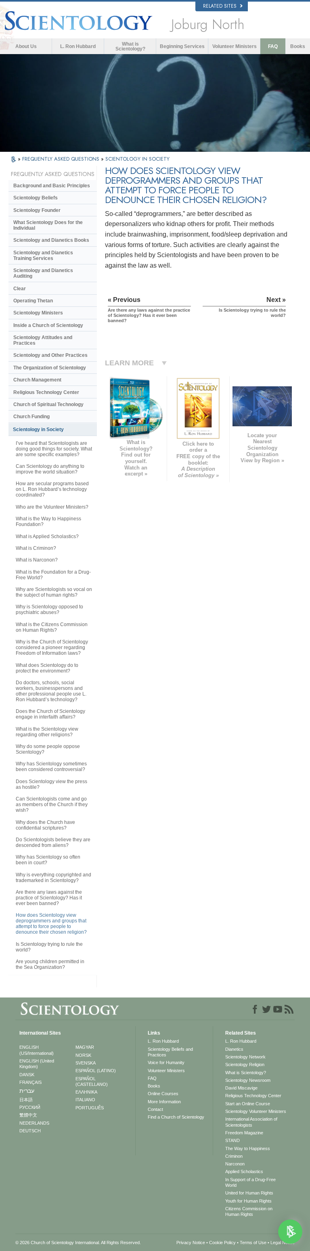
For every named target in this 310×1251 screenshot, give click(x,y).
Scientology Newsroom (247, 1080)
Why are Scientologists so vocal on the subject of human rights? (54, 592)
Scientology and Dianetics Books (51, 240)
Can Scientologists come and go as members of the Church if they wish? (52, 804)
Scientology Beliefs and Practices (170, 1052)
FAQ (273, 46)
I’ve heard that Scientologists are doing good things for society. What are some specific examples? (54, 448)
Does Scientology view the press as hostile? (51, 784)
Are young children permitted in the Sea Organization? (50, 964)
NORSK (83, 1055)
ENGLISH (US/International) (36, 1050)
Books (297, 46)
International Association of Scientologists (251, 1122)
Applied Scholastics (244, 1171)
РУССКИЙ (29, 1107)
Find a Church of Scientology (176, 1117)
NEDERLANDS (34, 1123)
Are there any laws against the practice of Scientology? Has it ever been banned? (49, 897)
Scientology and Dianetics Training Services (43, 255)
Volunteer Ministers (234, 46)
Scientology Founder (37, 210)
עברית (26, 1091)
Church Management (37, 380)
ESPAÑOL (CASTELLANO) (91, 1081)
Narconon (235, 1163)
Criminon (234, 1156)
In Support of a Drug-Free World (250, 1182)
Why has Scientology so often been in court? (48, 859)
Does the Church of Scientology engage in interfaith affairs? (50, 714)
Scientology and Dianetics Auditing (43, 273)
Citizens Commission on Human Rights (248, 1211)
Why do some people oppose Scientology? (48, 749)
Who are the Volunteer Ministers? (52, 507)
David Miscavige (241, 1087)
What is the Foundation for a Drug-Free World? (53, 574)
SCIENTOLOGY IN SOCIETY (137, 159)
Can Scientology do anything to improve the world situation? (50, 469)
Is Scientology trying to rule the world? (49, 947)
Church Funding (31, 416)
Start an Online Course (247, 1103)
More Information (164, 1101)
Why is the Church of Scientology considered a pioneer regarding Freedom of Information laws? (52, 647)
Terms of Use (253, 1242)
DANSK (26, 1074)
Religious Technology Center (46, 392)
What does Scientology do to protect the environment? (47, 668)
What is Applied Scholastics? (47, 536)
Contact (155, 1109)
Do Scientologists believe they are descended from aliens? (53, 842)
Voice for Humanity (166, 1062)
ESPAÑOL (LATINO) (95, 1070)
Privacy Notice (190, 1242)
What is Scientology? (130, 46)
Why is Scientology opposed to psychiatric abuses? (49, 609)
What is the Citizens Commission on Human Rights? (52, 627)
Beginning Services (182, 46)
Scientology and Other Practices (50, 355)
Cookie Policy (222, 1242)
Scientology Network (245, 1056)
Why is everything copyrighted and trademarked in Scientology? (53, 877)
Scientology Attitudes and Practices (42, 340)
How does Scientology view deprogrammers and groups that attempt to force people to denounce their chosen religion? (51, 923)
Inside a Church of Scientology (48, 325)
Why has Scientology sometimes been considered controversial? (51, 766)
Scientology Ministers (38, 313)
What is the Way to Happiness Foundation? (48, 521)
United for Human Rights (249, 1192)
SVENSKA (85, 1062)
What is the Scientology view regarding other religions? (47, 732)
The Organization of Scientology (49, 368)
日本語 (26, 1099)
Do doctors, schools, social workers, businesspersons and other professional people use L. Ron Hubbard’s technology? (51, 691)
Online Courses (163, 1093)
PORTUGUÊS (89, 1107)
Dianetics (234, 1049)
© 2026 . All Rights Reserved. (78, 1242)
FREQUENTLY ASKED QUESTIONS (61, 159)
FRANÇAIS (30, 1082)
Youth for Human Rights (248, 1201)
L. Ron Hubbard (78, 46)
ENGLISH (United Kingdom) (36, 1063)
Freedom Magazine (244, 1132)
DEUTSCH (30, 1130)
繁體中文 (28, 1115)
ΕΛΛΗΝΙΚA (86, 1092)
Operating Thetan (33, 301)
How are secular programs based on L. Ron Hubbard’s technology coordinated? (52, 489)
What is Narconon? (37, 560)
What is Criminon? (36, 548)
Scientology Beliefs (35, 198)
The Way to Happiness (247, 1148)
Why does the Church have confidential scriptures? (45, 825)
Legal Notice (282, 1242)
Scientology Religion (244, 1064)
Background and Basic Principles (51, 186)
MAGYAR (84, 1047)
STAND (232, 1140)
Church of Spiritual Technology (48, 404)
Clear (19, 288)
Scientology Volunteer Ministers (255, 1111)
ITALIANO (85, 1099)
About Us (26, 46)
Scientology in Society (38, 429)
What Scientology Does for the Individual (48, 225)
